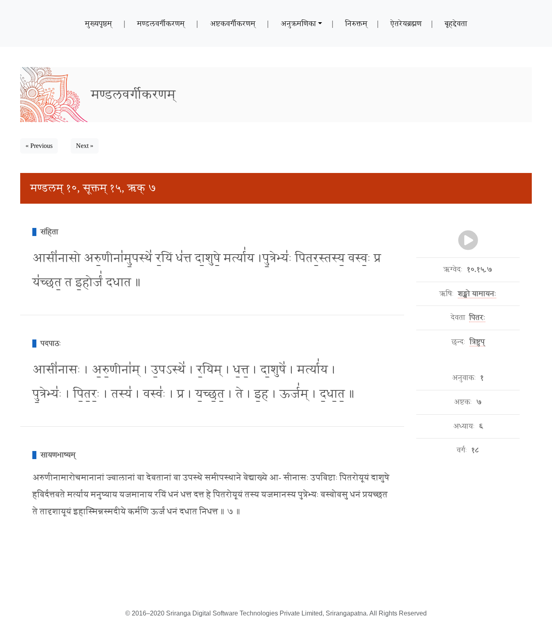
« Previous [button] (39, 145)
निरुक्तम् (356, 23)
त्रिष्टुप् (477, 342)
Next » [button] (84, 145)
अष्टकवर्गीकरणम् (232, 23)
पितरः (477, 318)
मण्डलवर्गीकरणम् (161, 23)
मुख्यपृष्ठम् (98, 23)
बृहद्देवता (456, 23)
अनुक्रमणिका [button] (298, 23)
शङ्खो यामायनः (477, 294)
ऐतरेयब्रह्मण (405, 23)
